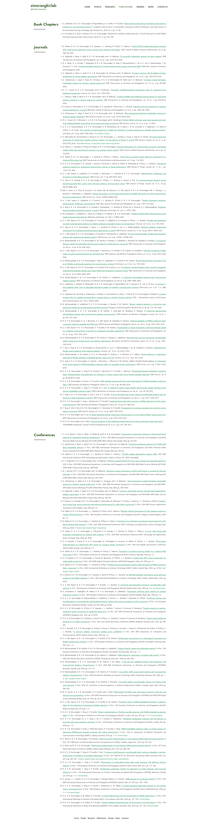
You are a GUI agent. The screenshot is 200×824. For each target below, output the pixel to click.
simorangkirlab (43, 5)
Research (110, 7)
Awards (140, 7)
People (97, 7)
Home (87, 7)
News (151, 7)
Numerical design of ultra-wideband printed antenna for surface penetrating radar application (126, 421)
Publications (126, 7)
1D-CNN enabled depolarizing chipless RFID (139, 454)
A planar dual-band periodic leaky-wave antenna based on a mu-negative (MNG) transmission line (127, 415)
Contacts (162, 7)
